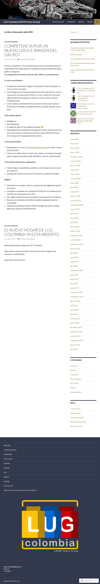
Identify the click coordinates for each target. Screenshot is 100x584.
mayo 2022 (74, 262)
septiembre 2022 (76, 244)
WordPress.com (76, 426)
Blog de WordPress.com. (12, 581)
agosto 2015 (75, 345)
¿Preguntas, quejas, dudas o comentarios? (20, 490)
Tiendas (7, 481)
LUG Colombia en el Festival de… (86, 90)
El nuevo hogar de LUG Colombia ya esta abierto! (31, 232)
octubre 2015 (75, 336)
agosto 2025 (75, 165)
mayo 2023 (74, 218)
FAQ (5, 472)
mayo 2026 (74, 144)
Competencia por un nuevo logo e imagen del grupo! (30, 50)
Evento (73, 370)
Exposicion (74, 375)
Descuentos (8, 486)
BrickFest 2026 (76, 54)
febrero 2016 (75, 319)
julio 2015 (74, 349)
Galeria (90, 22)
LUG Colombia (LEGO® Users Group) (22, 22)
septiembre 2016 (76, 297)
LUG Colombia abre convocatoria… (85, 98)
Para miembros (76, 379)
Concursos (8, 459)
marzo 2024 (74, 192)
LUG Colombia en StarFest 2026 (82, 59)
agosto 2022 (75, 249)
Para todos (74, 383)
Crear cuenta (75, 409)
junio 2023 (74, 214)
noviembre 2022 (76, 235)
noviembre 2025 (76, 157)
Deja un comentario (27, 59)
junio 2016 (74, 310)
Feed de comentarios (78, 422)
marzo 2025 (74, 170)
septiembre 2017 (76, 270)
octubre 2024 (75, 179)
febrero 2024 (75, 196)
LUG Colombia (82, 88)
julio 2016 (74, 305)
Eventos (81, 22)
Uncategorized (11, 42)
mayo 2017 (74, 279)
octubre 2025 (75, 161)
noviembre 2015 (76, 332)
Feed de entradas (77, 417)
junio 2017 (74, 275)
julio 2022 (74, 253)
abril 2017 (74, 284)
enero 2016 (74, 323)
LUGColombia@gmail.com (35, 147)
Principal (7, 445)
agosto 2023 (75, 209)
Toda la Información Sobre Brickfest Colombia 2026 (82, 49)
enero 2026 (74, 152)
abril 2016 (74, 314)
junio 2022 (74, 257)
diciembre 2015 (76, 327)
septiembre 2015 (76, 340)
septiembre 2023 (76, 205)
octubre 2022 (75, 240)
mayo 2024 (74, 183)
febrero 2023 (75, 231)
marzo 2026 (74, 148)
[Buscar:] (83, 32)
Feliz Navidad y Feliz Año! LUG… (85, 121)
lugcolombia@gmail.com (13, 567)
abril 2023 (74, 222)
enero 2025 (74, 174)
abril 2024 (74, 187)
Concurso (74, 366)
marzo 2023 (74, 227)
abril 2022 (74, 266)
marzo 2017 (74, 288)
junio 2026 (74, 139)
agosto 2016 (75, 301)
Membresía (71, 22)
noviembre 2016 (76, 292)
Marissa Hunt (82, 119)
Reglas (6, 477)
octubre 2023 (75, 200)
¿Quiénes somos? (58, 22)
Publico (73, 388)
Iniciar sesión (75, 413)
